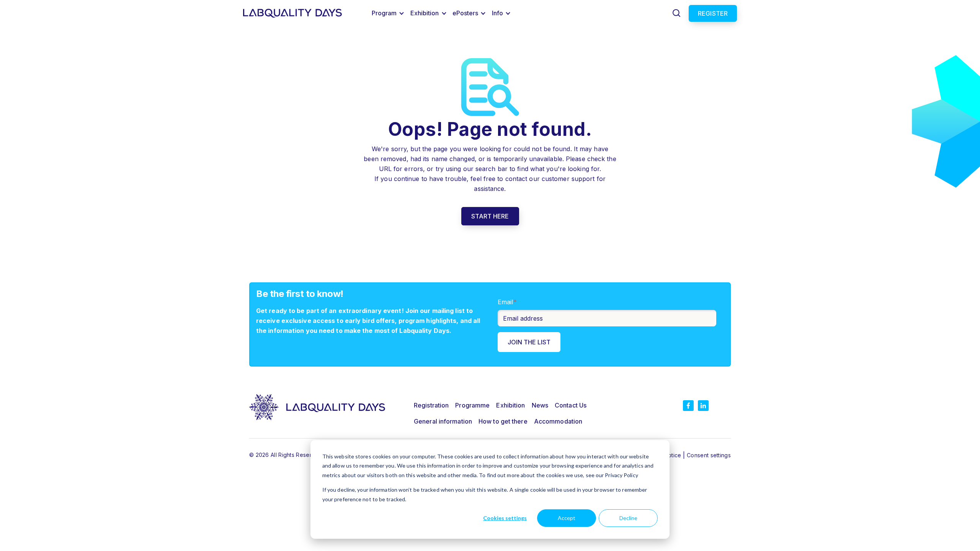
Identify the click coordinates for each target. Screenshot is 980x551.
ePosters (465, 13)
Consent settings (709, 455)
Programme (472, 405)
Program (384, 13)
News (540, 405)
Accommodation (558, 421)
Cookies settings (505, 518)
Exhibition (424, 13)
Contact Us (570, 405)
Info (497, 13)
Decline (628, 518)
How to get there (503, 421)
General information (443, 421)
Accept (566, 518)
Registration (431, 405)
